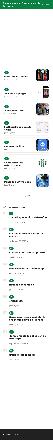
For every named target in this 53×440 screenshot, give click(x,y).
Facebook (7, 434)
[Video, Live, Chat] (42, 109)
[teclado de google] (42, 92)
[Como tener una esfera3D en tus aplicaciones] (42, 163)
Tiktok (16, 434)
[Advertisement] (26, 36)
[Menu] (43, 4)
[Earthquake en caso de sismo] (42, 127)
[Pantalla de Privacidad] (42, 180)
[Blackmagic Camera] (42, 75)
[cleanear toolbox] (42, 145)
